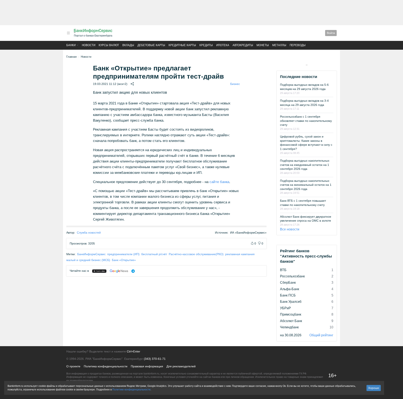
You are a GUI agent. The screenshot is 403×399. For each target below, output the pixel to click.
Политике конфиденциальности (131, 389)
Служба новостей (89, 232)
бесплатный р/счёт (154, 254)
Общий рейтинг (321, 335)
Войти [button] (331, 33)
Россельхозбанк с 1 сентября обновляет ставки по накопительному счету (306, 120)
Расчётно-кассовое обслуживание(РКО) (196, 254)
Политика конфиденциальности (105, 366)
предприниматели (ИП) (123, 254)
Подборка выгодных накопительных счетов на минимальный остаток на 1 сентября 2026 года (305, 185)
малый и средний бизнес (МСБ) (88, 260)
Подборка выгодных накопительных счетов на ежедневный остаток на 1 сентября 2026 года (304, 164)
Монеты (262, 45)
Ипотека (222, 45)
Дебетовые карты (151, 45)
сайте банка (219, 182)
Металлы (279, 45)
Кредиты (206, 45)
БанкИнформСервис (91, 254)
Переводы (298, 45)
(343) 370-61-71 (155, 358)
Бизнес (235, 84)
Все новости (289, 229)
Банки (71, 45)
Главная (71, 56)
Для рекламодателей (181, 366)
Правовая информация (147, 366)
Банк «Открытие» (124, 260)
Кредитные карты (182, 45)
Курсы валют (109, 45)
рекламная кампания (240, 254)
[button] (68, 33)
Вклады (128, 45)
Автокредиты (243, 45)
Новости (88, 45)
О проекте (73, 366)
